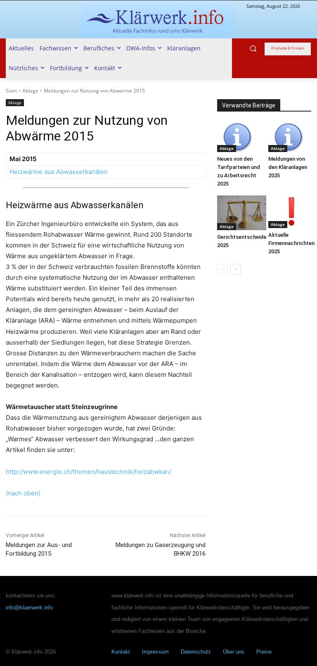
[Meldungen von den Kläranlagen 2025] (289, 137)
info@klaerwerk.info (29, 607)
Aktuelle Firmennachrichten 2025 (291, 243)
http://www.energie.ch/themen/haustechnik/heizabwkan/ (88, 472)
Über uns (233, 652)
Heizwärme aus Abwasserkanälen (60, 172)
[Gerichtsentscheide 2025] (241, 212)
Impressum (155, 652)
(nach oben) (23, 493)
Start (11, 90)
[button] (253, 48)
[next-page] (235, 269)
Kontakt (120, 652)
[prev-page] (222, 269)
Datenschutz (196, 652)
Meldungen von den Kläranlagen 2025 (287, 167)
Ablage (30, 90)
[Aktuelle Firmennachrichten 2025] (291, 211)
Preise (264, 652)
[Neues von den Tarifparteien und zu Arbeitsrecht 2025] (238, 137)
